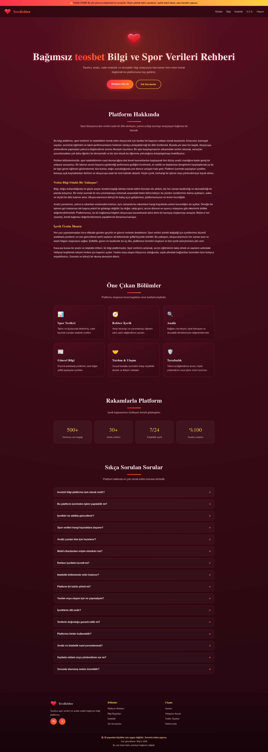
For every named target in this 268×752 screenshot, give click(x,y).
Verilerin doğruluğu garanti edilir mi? (134, 622)
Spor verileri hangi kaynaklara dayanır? (134, 527)
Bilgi (228, 12)
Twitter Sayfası (172, 718)
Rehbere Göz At (120, 84)
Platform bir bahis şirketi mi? (134, 586)
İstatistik (238, 12)
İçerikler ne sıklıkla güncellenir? (134, 516)
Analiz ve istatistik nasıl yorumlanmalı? (134, 645)
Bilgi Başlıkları (114, 713)
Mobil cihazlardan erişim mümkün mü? (134, 551)
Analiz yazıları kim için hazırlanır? (134, 539)
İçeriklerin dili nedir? (134, 610)
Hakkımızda (171, 723)
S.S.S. (249, 12)
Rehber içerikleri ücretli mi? (134, 563)
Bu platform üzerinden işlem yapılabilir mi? (134, 504)
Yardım (168, 708)
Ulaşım (260, 12)
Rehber (219, 12)
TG (53, 721)
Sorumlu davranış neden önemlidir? (134, 669)
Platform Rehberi (116, 708)
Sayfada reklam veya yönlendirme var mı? (134, 657)
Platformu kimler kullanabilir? (134, 634)
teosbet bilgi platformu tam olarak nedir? (134, 492)
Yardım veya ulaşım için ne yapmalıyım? (134, 598)
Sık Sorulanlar (148, 84)
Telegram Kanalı (173, 713)
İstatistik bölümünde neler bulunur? (134, 575)
